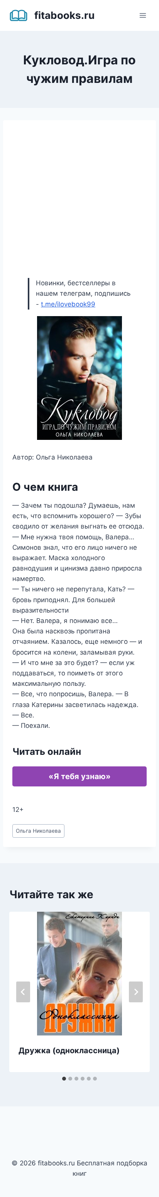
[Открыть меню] (142, 15)
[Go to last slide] (23, 992)
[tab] (64, 1079)
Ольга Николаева (38, 831)
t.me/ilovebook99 (68, 304)
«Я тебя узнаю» (80, 776)
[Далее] (136, 992)
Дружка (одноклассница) (69, 1050)
